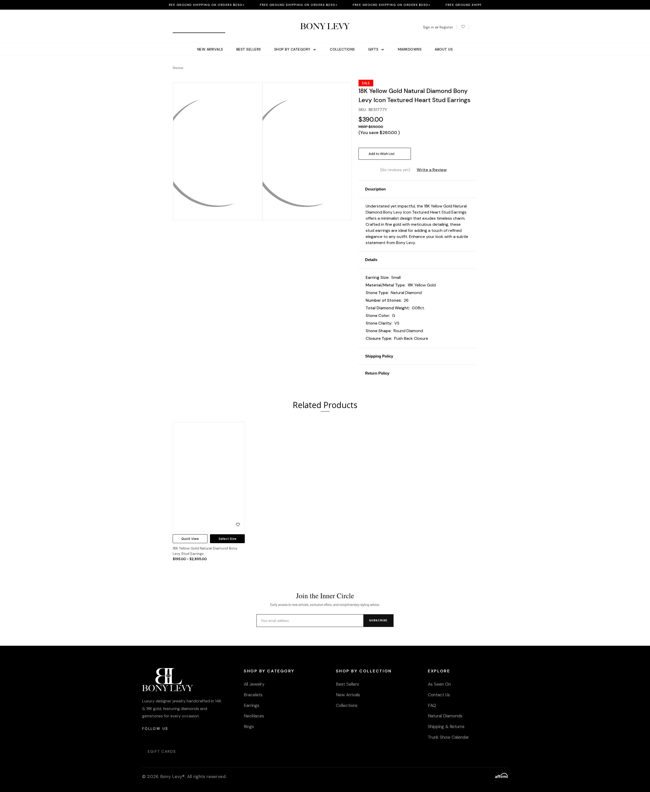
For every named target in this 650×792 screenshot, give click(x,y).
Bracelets (253, 695)
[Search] (178, 27)
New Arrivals (210, 49)
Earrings (251, 705)
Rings (249, 726)
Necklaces (254, 716)
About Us (444, 49)
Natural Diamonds (445, 716)
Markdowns (410, 49)
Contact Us (439, 695)
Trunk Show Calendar (448, 737)
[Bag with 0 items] (475, 27)
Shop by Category (293, 49)
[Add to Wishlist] (238, 525)
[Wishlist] (462, 27)
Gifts (374, 49)
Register (446, 27)
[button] (417, 189)
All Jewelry (254, 684)
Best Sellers (248, 49)
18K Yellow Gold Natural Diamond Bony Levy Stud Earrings (205, 551)
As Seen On (439, 684)
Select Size (227, 539)
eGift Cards (162, 751)
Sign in (428, 27)
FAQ (432, 705)
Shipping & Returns (446, 726)
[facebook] (158, 738)
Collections (342, 49)
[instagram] (146, 738)
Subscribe (378, 620)
